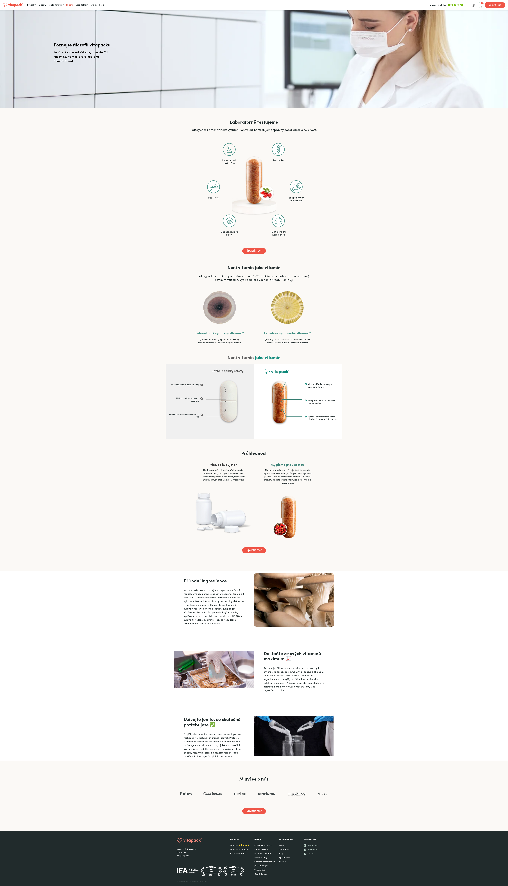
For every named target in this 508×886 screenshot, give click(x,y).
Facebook (312, 850)
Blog (281, 854)
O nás (282, 845)
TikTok (311, 854)
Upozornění (259, 870)
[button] (467, 5)
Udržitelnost (284, 850)
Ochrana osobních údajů (265, 862)
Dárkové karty (260, 858)
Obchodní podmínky (263, 845)
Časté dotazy (260, 874)
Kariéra (282, 862)
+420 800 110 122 (454, 5)
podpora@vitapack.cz (186, 849)
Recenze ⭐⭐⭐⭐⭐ (239, 845)
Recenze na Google (239, 850)
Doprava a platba (262, 854)
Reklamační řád (261, 850)
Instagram (313, 845)
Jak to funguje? (261, 866)
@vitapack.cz (183, 852)
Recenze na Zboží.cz (239, 854)
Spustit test (495, 5)
